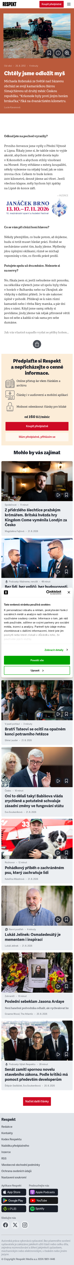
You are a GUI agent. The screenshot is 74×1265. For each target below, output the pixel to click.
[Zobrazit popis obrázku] (58, 53)
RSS (4, 1158)
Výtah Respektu (27, 1064)
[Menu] (68, 4)
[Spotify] (43, 1208)
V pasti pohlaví (12, 724)
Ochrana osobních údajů (16, 1171)
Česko (8, 790)
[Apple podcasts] (43, 1192)
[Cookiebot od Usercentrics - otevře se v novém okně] (46, 592)
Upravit (35, 670)
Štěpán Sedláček (13, 1085)
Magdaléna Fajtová (14, 531)
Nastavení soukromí (13, 1177)
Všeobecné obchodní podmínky (20, 1165)
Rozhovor (10, 862)
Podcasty (13, 581)
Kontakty (7, 1133)
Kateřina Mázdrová (14, 879)
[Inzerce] (37, 208)
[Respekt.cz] (9, 4)
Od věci (8, 66)
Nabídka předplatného (15, 1146)
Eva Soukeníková (13, 812)
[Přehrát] (58, 494)
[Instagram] (25, 1228)
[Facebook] (5, 1228)
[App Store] (13, 1192)
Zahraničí (9, 996)
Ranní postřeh (16, 929)
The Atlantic (27, 1014)
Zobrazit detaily (54, 649)
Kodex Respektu (11, 1139)
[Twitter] (15, 1228)
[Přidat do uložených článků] (66, 494)
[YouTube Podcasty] (43, 1200)
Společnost (11, 505)
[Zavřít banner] (69, 592)
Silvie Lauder (11, 740)
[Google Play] (13, 1200)
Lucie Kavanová (12, 107)
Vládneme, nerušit (28, 581)
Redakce (6, 1127)
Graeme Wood (12, 1014)
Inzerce (6, 1152)
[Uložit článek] (49, 53)
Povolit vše (37, 660)
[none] (67, 53)
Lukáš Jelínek (11, 945)
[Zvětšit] (37, 35)
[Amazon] (13, 1208)
